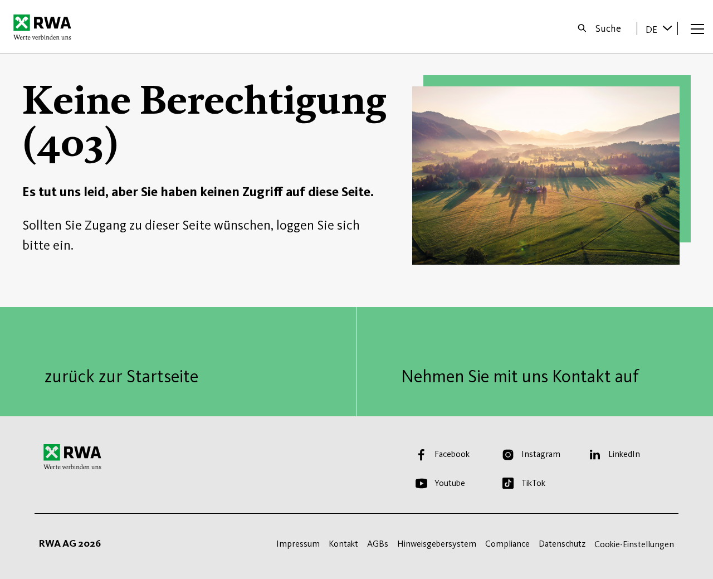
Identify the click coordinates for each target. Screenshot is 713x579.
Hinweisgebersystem (436, 543)
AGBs (377, 543)
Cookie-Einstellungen (634, 544)
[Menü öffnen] (697, 28)
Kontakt (343, 543)
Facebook (452, 454)
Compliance (507, 543)
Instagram (540, 454)
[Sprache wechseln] (667, 27)
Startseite (45, 27)
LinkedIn (624, 454)
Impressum (298, 543)
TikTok (533, 483)
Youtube (449, 483)
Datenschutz (562, 543)
